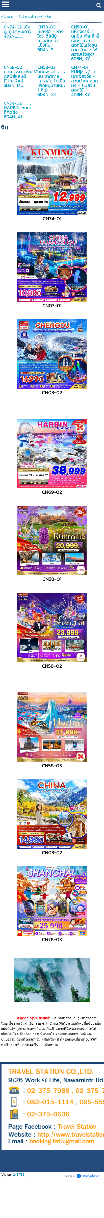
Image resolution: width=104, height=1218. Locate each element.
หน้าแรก (7, 16)
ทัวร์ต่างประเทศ (30, 16)
